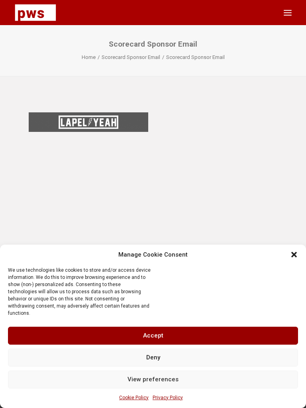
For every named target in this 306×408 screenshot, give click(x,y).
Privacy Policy (168, 397)
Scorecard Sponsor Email (131, 57)
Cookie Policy (134, 397)
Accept (153, 335)
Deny (153, 357)
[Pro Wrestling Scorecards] (35, 13)
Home (89, 57)
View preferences (153, 379)
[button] (294, 255)
